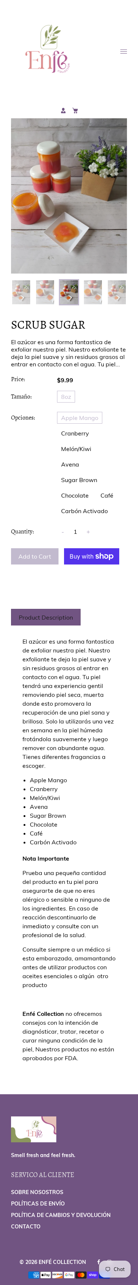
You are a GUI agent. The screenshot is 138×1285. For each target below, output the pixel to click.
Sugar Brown (79, 480)
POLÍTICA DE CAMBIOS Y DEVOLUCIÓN (61, 1215)
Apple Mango (79, 417)
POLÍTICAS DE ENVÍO (38, 1203)
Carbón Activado (84, 511)
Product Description (46, 617)
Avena (70, 464)
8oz (66, 396)
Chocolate (75, 495)
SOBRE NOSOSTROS (37, 1192)
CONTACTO (25, 1226)
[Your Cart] (75, 110)
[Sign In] (63, 110)
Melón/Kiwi (76, 448)
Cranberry (75, 433)
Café (106, 495)
